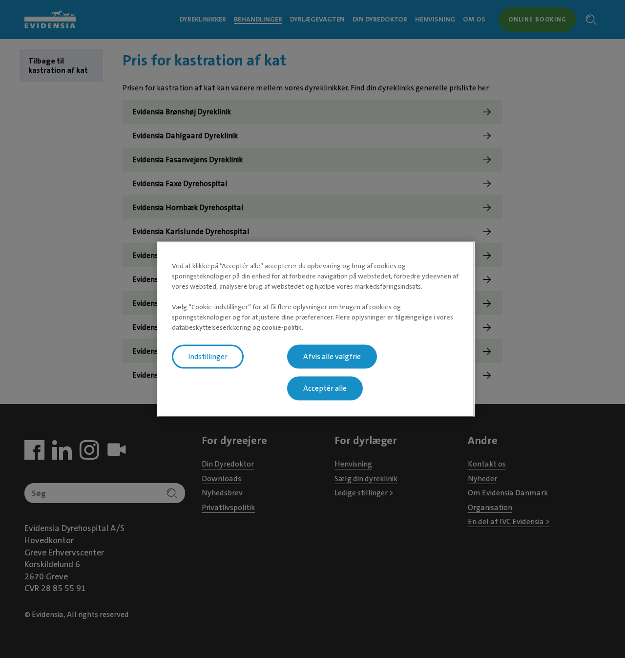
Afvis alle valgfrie (332, 356)
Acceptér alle (325, 388)
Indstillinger (208, 356)
